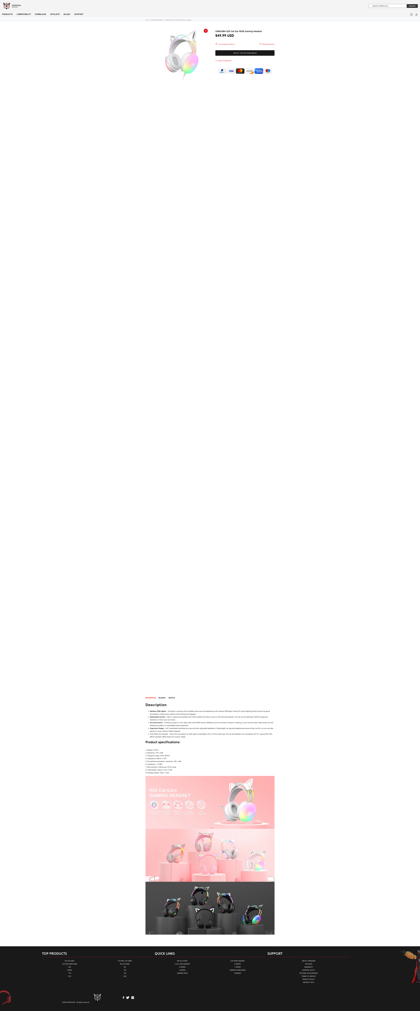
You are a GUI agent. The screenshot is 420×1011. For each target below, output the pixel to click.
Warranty (308, 967)
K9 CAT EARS (69, 961)
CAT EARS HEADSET (237, 961)
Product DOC (308, 982)
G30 (69, 976)
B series (237, 964)
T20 (125, 970)
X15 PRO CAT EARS (125, 961)
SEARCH (412, 6)
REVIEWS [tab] (162, 698)
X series (182, 970)
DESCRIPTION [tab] (150, 698)
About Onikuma (308, 961)
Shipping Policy (308, 970)
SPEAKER (237, 973)
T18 (69, 973)
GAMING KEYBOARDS (238, 970)
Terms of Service (309, 976)
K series (182, 967)
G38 (124, 976)
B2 (125, 967)
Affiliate (308, 964)
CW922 (69, 970)
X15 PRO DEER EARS (69, 964)
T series (237, 967)
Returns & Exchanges (309, 973)
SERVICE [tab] (171, 698)
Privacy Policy (309, 979)
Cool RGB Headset (182, 964)
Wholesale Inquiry (268, 44)
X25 (69, 967)
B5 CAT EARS (125, 964)
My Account (182, 961)
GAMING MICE (182, 973)
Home (147, 20)
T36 (125, 973)
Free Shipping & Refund (226, 44)
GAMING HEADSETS (157, 20)
